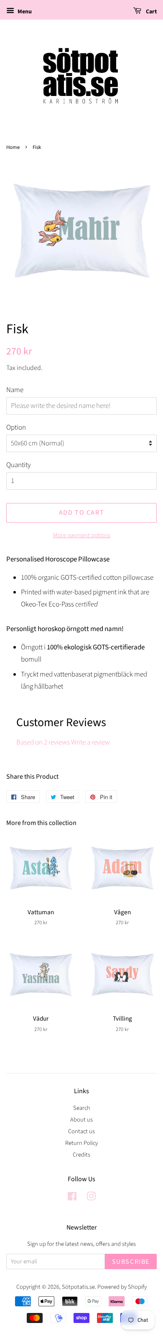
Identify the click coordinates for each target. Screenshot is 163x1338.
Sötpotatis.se (78, 1287)
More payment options (81, 535)
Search (81, 1108)
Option (16, 428)
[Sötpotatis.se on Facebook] (72, 1198)
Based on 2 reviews (43, 742)
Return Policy (81, 1143)
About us (81, 1119)
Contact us (81, 1131)
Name (14, 390)
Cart (151, 12)
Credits (81, 1154)
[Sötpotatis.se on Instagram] (91, 1198)
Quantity (18, 465)
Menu (24, 12)
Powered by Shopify (122, 1287)
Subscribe (131, 1261)
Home (13, 147)
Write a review (90, 742)
